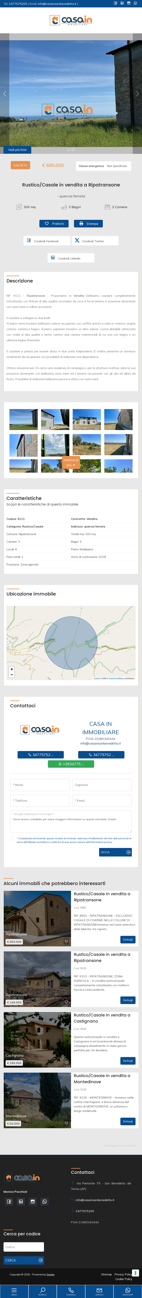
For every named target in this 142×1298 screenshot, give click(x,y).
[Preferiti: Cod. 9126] (66, 1123)
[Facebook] (115, 3)
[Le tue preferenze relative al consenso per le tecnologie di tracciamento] (135, 1272)
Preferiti (60, 223)
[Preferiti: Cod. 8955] (66, 941)
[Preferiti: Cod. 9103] (66, 1002)
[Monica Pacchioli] (71, 20)
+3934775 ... (73, 764)
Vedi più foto (17, 150)
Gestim (51, 1274)
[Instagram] (129, 3)
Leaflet (97, 678)
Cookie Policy (123, 1279)
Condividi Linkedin (68, 258)
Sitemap (106, 1274)
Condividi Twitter (93, 241)
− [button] (12, 674)
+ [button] (12, 669)
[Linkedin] (122, 3)
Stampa (94, 223)
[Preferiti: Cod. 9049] (66, 1062)
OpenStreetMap (116, 678)
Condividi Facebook (46, 241)
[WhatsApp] (135, 3)
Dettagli (128, 939)
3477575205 (85, 1211)
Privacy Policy (123, 1274)
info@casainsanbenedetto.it (100, 743)
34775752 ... (42, 754)
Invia (105, 852)
